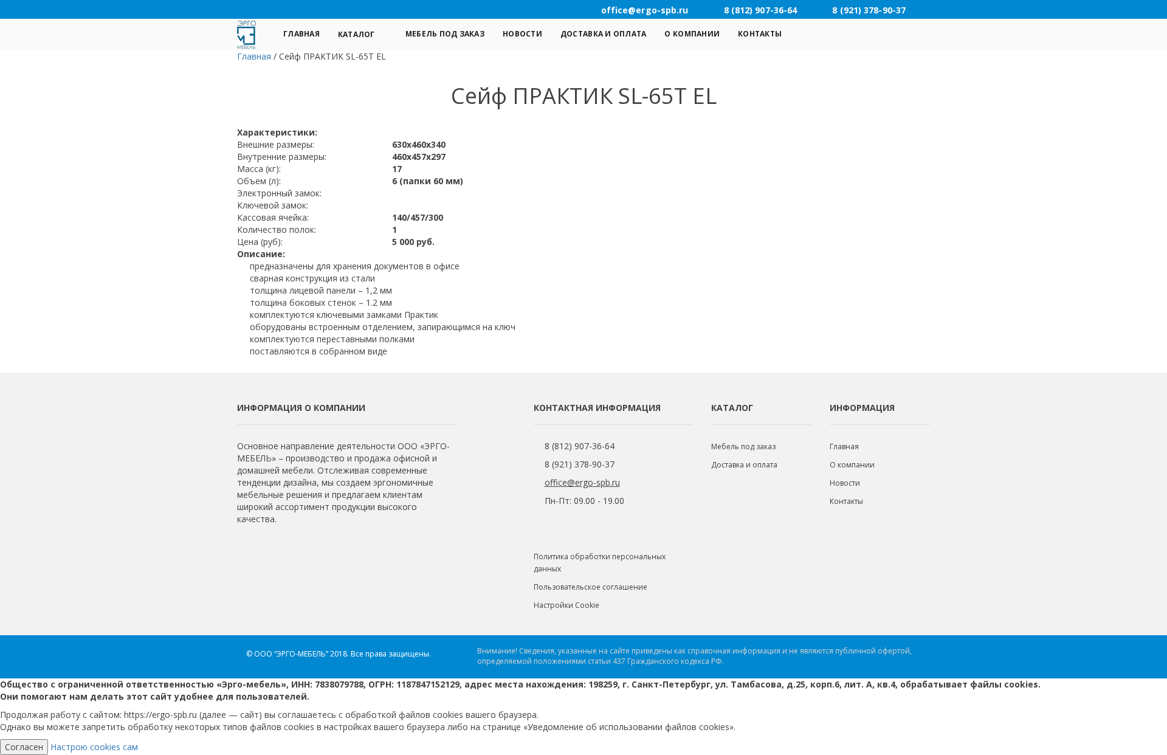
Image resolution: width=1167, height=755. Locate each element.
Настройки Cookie (566, 605)
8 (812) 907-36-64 (579, 446)
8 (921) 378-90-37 (579, 464)
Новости (522, 34)
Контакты (760, 34)
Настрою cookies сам (94, 747)
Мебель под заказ (444, 34)
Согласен (24, 747)
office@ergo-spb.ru (582, 482)
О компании (692, 34)
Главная (301, 34)
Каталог (356, 34)
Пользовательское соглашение (590, 587)
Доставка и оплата (603, 34)
